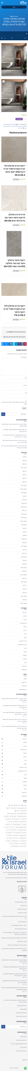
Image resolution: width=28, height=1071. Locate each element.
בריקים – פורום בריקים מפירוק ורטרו (19, 925)
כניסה (14, 7)
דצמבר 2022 (24, 467)
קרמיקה (25, 659)
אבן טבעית (16, 843)
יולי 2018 (25, 528)
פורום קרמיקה (24, 905)
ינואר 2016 (24, 571)
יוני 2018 (25, 532)
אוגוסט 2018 (24, 524)
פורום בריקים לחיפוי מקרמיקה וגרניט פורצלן (17, 945)
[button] (2, 2)
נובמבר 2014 (24, 582)
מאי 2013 (24, 599)
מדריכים (10, 821)
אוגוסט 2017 (24, 546)
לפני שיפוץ (23, 819)
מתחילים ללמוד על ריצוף (20, 813)
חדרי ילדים (15, 838)
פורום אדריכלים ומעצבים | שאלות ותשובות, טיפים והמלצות (14, 938)
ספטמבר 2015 (23, 574)
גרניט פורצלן (23, 843)
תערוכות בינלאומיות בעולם (20, 827)
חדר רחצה (8, 824)
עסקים (25, 651)
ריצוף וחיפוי (24, 666)
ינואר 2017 (24, 553)
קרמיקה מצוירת (23, 1009)
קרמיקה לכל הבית (15, 126)
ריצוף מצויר (8, 819)
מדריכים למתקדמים (22, 644)
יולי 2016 (25, 560)
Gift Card (24, 1059)
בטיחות (25, 626)
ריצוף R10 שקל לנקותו (22, 1005)
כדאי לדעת (17, 805)
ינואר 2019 (24, 510)
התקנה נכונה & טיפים (22, 941)
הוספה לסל (19, 119)
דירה (7, 829)
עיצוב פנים (13, 816)
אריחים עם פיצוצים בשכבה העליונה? (19, 1043)
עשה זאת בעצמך (22, 835)
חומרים (24, 810)
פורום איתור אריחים (22, 921)
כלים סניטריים (23, 840)
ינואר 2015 (24, 578)
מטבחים (9, 835)
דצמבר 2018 (24, 514)
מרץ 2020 (24, 482)
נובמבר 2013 (24, 596)
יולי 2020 (25, 471)
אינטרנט (25, 616)
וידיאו (6, 827)
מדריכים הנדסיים (23, 641)
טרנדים (11, 827)
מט (11, 843)
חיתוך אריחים (23, 846)
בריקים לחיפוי (9, 832)
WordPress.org (23, 689)
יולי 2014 (25, 585)
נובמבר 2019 (24, 485)
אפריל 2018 (24, 539)
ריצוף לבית (20, 128)
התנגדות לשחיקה (14, 846)
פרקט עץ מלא (17, 832)
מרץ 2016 (24, 564)
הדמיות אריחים (23, 1047)
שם (25, 378)
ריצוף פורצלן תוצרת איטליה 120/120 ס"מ (16, 332)
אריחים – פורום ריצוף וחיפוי (21, 902)
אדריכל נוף (13, 829)
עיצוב (25, 648)
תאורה (9, 838)
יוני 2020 (25, 474)
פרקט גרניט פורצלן (16, 824)
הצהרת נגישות (22, 881)
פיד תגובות (24, 686)
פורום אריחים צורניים (22, 912)
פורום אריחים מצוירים (22, 909)
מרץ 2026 (24, 464)
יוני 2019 (25, 496)
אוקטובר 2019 (23, 489)
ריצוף (25, 662)
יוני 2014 (25, 589)
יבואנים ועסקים (22, 838)
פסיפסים (25, 655)
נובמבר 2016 (24, 557)
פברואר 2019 (24, 507)
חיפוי (26, 634)
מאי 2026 (24, 460)
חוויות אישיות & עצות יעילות (21, 929)
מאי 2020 (24, 478)
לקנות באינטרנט (14, 840)
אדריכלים (25, 612)
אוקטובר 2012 (23, 603)
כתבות (25, 637)
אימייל (25, 385)
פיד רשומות (24, 682)
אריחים (14, 124)
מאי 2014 (24, 592)
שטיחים (15, 835)
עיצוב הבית (10, 813)
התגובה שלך (23, 357)
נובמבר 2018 (24, 517)
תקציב (7, 840)
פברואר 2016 (24, 567)
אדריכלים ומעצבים (21, 808)
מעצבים (24, 824)
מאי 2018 (24, 535)
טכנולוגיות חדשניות (21, 816)
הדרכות (25, 630)
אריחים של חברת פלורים (21, 1012)
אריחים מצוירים (23, 623)
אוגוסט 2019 (24, 492)
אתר (26, 393)
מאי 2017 (24, 549)
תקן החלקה (24, 669)
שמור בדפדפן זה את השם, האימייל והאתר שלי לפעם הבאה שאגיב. (14, 403)
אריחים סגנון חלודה (8, 124)
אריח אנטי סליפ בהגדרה (21, 1051)
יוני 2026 (25, 457)
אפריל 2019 (24, 503)
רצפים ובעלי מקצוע (22, 829)
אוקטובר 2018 (23, 521)
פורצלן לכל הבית (23, 126)
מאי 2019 (24, 499)
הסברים (23, 805)
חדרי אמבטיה (15, 819)
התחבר (25, 678)
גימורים (6, 816)
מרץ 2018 (24, 542)
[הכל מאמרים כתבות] (14, 38)
